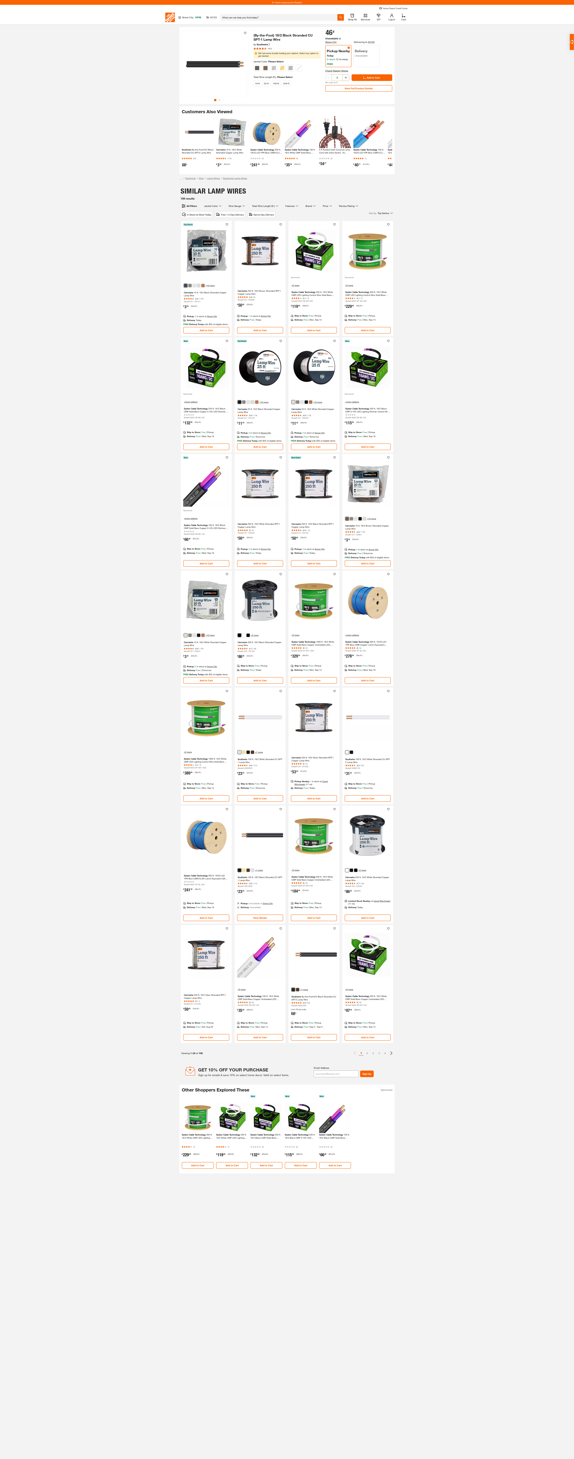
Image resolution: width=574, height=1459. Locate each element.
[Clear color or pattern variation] (194, 285)
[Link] (206, 278)
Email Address (321, 1067)
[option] (391, 1053)
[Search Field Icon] (340, 17)
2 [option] (367, 1053)
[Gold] (282, 68)
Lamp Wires (213, 178)
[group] (215, 64)
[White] (299, 68)
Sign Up (366, 1073)
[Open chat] (572, 42)
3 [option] (373, 1053)
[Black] (257, 68)
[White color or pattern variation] (198, 285)
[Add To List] (245, 33)
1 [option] (361, 1053)
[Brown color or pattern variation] (203, 285)
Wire (201, 178)
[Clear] (273, 68)
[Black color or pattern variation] (185, 285)
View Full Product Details (359, 88)
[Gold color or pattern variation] (244, 752)
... (180, 178)
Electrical (191, 178)
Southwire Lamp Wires (235, 178)
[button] (244, 65)
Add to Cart (373, 77)
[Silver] (290, 68)
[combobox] (278, 17)
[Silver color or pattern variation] (190, 285)
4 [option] (379, 1053)
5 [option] (385, 1053)
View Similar (260, 917)
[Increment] (346, 77)
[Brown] (265, 68)
